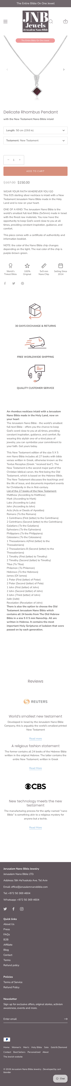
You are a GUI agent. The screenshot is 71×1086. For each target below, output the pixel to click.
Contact (7, 955)
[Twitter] (5, 908)
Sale (46, 1047)
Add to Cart (35, 171)
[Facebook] (13, 908)
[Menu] (5, 21)
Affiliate (7, 944)
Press (6, 929)
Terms (7, 960)
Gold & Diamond (59, 1047)
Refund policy (11, 965)
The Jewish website (13, 1056)
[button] (7, 69)
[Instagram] (21, 908)
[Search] (51, 22)
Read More (35, 768)
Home (6, 1047)
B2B (5, 939)
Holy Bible (36, 1047)
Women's (16, 1047)
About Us (8, 924)
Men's (26, 1047)
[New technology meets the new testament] (35, 786)
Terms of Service (12, 982)
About (45, 1052)
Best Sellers (19, 1052)
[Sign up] (66, 1019)
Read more (35, 738)
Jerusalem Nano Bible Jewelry (27, 1069)
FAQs (6, 934)
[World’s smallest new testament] (35, 701)
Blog (6, 950)
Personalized (34, 1052)
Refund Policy (11, 987)
